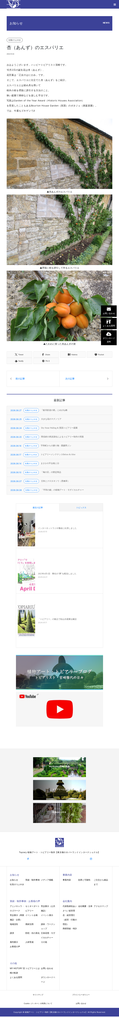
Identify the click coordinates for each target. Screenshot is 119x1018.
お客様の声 (15, 946)
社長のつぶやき (17, 884)
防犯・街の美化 (32, 933)
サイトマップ (38, 995)
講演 (12, 933)
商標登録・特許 (70, 928)
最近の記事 (38, 507)
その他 (44, 942)
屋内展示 (14, 942)
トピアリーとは (32, 968)
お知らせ (14, 880)
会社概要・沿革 (85, 906)
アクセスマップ (101, 906)
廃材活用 (29, 924)
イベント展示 (47, 915)
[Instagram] (91, 859)
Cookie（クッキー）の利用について (38, 1003)
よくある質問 (16, 977)
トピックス (81, 507)
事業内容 (67, 880)
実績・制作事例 (32, 880)
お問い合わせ (47, 968)
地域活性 (14, 924)
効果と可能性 (84, 880)
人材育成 (29, 942)
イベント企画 (31, 915)
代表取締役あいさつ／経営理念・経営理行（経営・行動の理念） (70, 915)
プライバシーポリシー (81, 995)
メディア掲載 (47, 880)
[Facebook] (28, 859)
